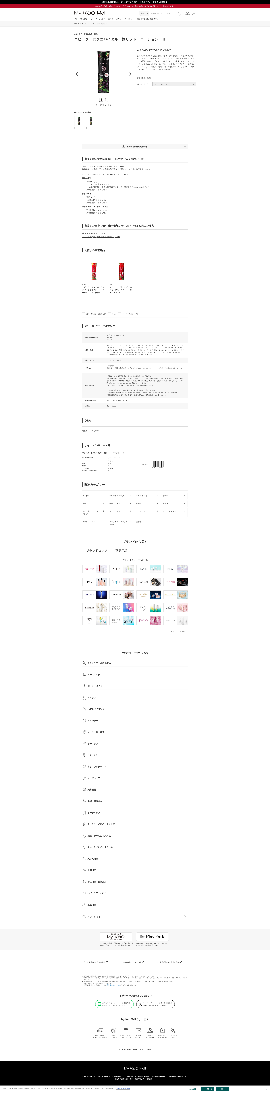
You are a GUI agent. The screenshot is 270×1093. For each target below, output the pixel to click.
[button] (135, 146)
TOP (75, 23)
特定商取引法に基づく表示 (124, 1079)
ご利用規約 (129, 1076)
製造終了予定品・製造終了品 (148, 19)
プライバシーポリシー (123, 1088)
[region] (135, 1089)
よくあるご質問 (102, 1076)
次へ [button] (130, 74)
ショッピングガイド (88, 1076)
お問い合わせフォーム (113, 985)
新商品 (118, 19)
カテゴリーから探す (98, 19)
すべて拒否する (207, 1089)
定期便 (110, 19)
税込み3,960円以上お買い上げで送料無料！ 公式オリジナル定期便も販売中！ (135, 2)
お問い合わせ (116, 1076)
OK (222, 1089)
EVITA (82, 23)
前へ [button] (76, 74)
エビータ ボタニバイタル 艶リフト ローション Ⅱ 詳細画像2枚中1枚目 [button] (101, 100)
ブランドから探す (80, 19)
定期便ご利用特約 (144, 1076)
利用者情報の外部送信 (176, 1076)
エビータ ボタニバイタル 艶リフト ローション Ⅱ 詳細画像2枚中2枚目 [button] (106, 100)
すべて (143, 13)
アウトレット (129, 19)
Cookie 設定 (192, 1089)
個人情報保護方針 (158, 1076)
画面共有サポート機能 (142, 1079)
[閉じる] (266, 1089)
